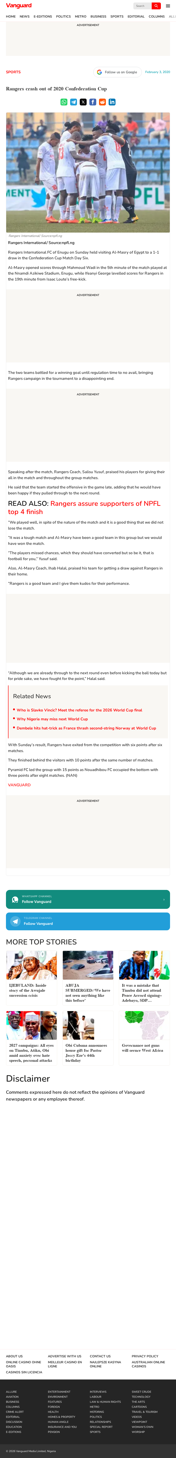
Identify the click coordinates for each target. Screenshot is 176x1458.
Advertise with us (64, 1356)
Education (14, 1427)
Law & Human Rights (105, 1402)
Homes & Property (61, 1417)
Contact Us (100, 1356)
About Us (14, 1356)
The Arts (138, 1402)
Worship (138, 1432)
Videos (137, 1417)
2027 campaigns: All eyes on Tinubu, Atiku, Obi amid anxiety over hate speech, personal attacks (31, 1052)
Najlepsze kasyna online (105, 1364)
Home (11, 17)
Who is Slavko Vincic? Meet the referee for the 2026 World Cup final (79, 710)
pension (54, 1432)
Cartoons (139, 1407)
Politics (63, 17)
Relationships (100, 1422)
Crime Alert (15, 1412)
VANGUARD (19, 785)
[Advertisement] (88, 326)
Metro (80, 17)
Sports (117, 17)
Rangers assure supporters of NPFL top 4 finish (84, 508)
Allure (11, 1392)
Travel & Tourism (144, 1412)
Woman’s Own (142, 1427)
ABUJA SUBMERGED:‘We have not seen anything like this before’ (88, 992)
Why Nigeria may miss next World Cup (52, 719)
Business (98, 17)
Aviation (12, 1397)
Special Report (101, 1427)
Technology (141, 1397)
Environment (58, 1397)
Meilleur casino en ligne (65, 1364)
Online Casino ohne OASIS (23, 1364)
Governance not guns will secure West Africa (142, 1047)
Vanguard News (19, 6)
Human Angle (58, 1422)
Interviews (98, 1392)
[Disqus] (88, 1172)
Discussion (14, 1422)
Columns (157, 17)
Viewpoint (139, 1422)
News (25, 17)
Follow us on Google (121, 72)
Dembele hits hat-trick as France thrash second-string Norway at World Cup (86, 728)
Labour (95, 1397)
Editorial (136, 17)
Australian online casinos (148, 1364)
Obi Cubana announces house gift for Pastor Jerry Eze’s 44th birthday (86, 1052)
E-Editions (43, 17)
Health (53, 1412)
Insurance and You (62, 1427)
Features (55, 1402)
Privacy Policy (145, 1356)
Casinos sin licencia (24, 1372)
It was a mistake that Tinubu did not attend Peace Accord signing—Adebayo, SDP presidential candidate (142, 993)
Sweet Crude (141, 1392)
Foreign (54, 1407)
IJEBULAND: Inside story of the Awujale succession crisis (27, 990)
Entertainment (59, 1392)
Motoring (97, 1412)
